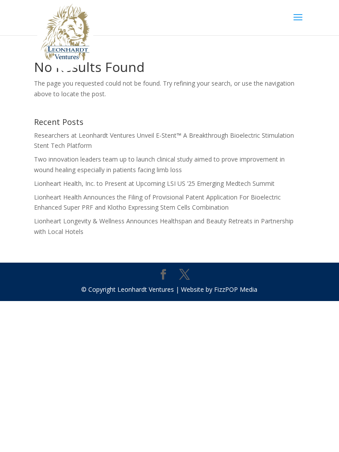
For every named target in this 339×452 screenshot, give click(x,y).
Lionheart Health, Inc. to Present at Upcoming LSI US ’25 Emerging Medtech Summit (154, 183)
